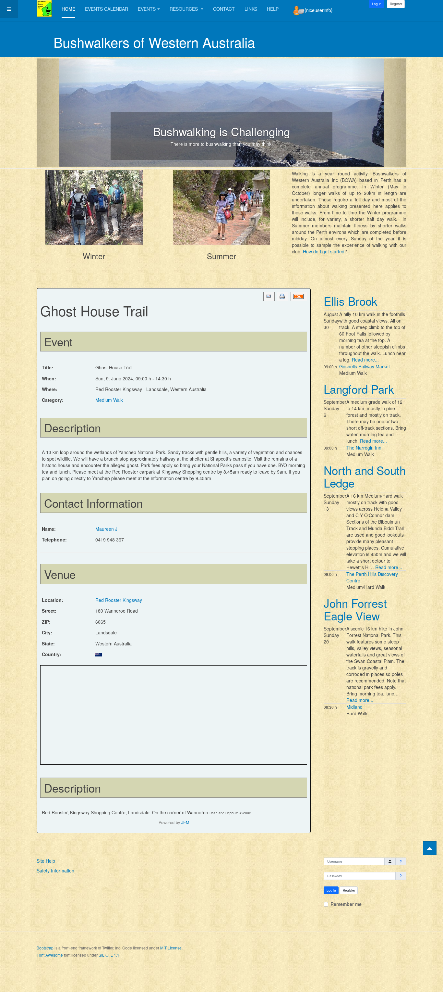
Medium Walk (109, 400)
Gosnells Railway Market (364, 366)
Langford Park (359, 389)
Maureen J (106, 529)
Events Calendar (106, 9)
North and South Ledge (365, 476)
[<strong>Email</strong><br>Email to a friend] (269, 296)
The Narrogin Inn (363, 447)
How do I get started (323, 251)
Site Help (46, 861)
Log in (331, 890)
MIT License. (171, 947)
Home (68, 9)
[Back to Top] (430, 848)
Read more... (365, 359)
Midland (354, 707)
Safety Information (55, 870)
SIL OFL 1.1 (109, 955)
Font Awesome (50, 955)
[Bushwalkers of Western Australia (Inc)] (44, 8)
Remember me (346, 904)
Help (273, 9)
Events (147, 9)
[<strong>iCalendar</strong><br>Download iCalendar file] (299, 296)
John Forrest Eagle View (355, 609)
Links (251, 9)
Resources (184, 9)
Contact (224, 9)
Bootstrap (45, 947)
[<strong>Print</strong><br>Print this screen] (282, 296)
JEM (185, 822)
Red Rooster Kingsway (118, 600)
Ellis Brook (350, 301)
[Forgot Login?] (401, 861)
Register (396, 4)
